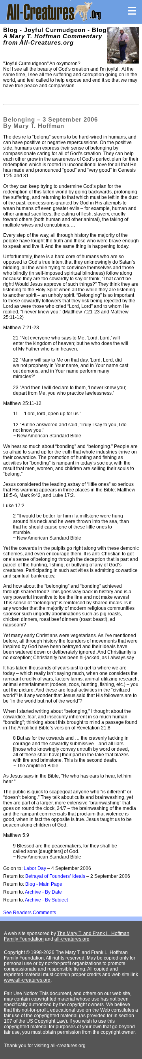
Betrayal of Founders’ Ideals (55, 876)
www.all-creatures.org (27, 980)
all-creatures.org (72, 939)
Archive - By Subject (46, 900)
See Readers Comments (29, 912)
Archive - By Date (43, 892)
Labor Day (35, 868)
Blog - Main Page (43, 884)
